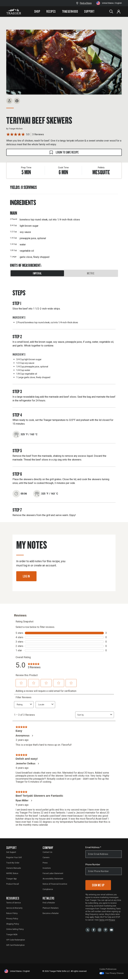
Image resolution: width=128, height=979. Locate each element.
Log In (26, 576)
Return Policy (12, 913)
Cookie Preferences (107, 969)
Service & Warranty (14, 908)
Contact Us (47, 852)
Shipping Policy (12, 924)
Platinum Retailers (51, 908)
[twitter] (87, 929)
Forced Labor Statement (53, 873)
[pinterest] (105, 929)
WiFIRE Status (12, 873)
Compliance (48, 889)
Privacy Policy (12, 919)
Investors (47, 868)
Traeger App (11, 879)
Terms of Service (13, 903)
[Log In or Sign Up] (118, 11)
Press (45, 863)
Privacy (112, 920)
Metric (90, 273)
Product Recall (12, 884)
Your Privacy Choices (114, 973)
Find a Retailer (49, 903)
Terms (102, 920)
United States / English (112, 3)
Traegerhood (70, 11)
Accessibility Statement (53, 879)
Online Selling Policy (15, 929)
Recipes (51, 11)
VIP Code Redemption (15, 940)
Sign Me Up (98, 885)
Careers (46, 857)
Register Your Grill (14, 857)
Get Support (11, 852)
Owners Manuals (13, 868)
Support (89, 11)
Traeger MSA (11, 934)
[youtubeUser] (111, 929)
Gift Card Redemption (15, 945)
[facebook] (93, 929)
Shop (37, 11)
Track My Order (12, 863)
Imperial (37, 273)
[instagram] (99, 929)
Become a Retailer (51, 913)
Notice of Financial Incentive (55, 884)
